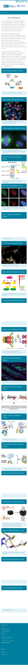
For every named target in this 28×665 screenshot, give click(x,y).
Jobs (3, 653)
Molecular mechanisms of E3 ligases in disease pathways (13, 553)
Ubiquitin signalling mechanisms (10, 439)
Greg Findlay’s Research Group (13, 99)
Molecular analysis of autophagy (10, 265)
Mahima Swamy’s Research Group (12, 359)
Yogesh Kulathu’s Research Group (12, 416)
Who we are (5, 651)
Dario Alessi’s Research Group (13, 71)
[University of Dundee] (21, 7)
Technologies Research (8, 610)
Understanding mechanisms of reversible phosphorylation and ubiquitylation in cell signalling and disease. (14, 151)
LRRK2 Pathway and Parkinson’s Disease (12, 92)
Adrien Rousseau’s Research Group (12, 158)
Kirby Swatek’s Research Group (13, 473)
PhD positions (5, 654)
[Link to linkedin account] (20, 1)
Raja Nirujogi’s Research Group (13, 559)
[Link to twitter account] (22, 1)
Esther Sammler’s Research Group (12, 215)
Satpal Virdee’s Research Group (13, 530)
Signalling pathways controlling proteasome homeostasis (13, 181)
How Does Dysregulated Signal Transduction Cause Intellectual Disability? (13, 122)
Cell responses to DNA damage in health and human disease (13, 208)
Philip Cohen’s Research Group (13, 329)
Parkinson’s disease (7, 238)
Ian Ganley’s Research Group (12, 243)
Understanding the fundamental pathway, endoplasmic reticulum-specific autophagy (12, 469)
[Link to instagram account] (17, 1)
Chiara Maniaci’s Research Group (14, 301)
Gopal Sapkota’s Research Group (14, 128)
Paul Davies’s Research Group (13, 588)
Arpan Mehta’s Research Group (13, 502)
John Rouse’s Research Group (13, 186)
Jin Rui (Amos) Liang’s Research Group (13, 445)
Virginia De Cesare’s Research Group (13, 388)
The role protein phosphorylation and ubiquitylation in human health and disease (12, 352)
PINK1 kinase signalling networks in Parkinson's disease (13, 294)
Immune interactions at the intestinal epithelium (13, 382)
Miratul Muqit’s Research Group (13, 272)
